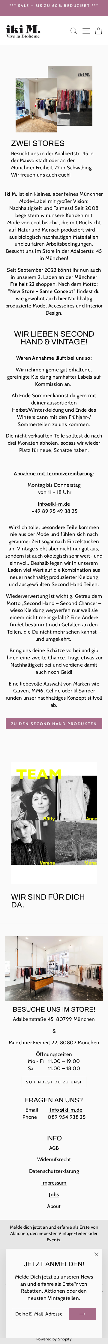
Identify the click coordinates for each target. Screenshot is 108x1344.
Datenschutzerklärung (54, 1171)
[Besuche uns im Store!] (54, 968)
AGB (54, 1148)
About (54, 1206)
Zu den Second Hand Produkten (54, 723)
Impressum (54, 1183)
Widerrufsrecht (54, 1159)
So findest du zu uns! (54, 1082)
